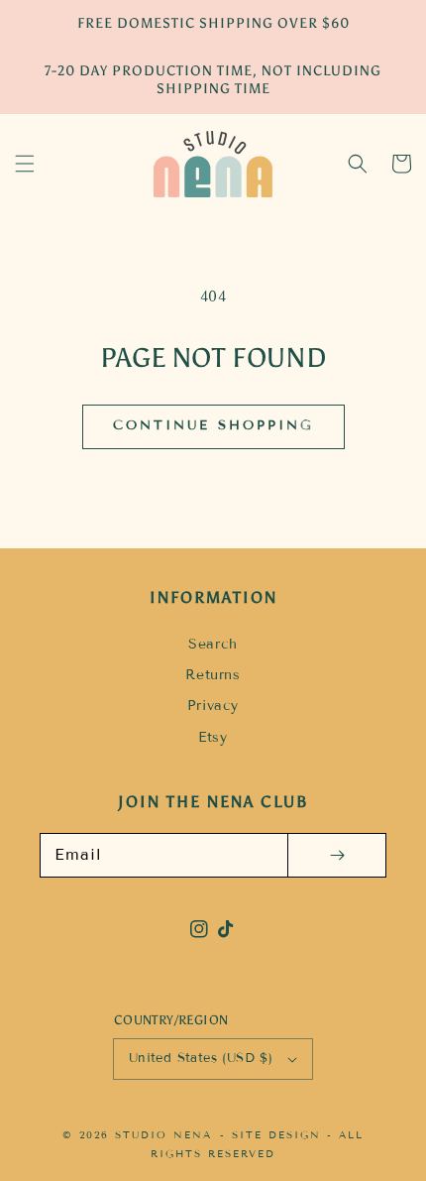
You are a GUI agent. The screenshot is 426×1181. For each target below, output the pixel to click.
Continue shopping (213, 425)
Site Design (276, 1134)
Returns (212, 674)
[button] (25, 163)
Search (213, 644)
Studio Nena (163, 1134)
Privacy (213, 705)
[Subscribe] (336, 855)
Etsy (212, 737)
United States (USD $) (200, 1058)
